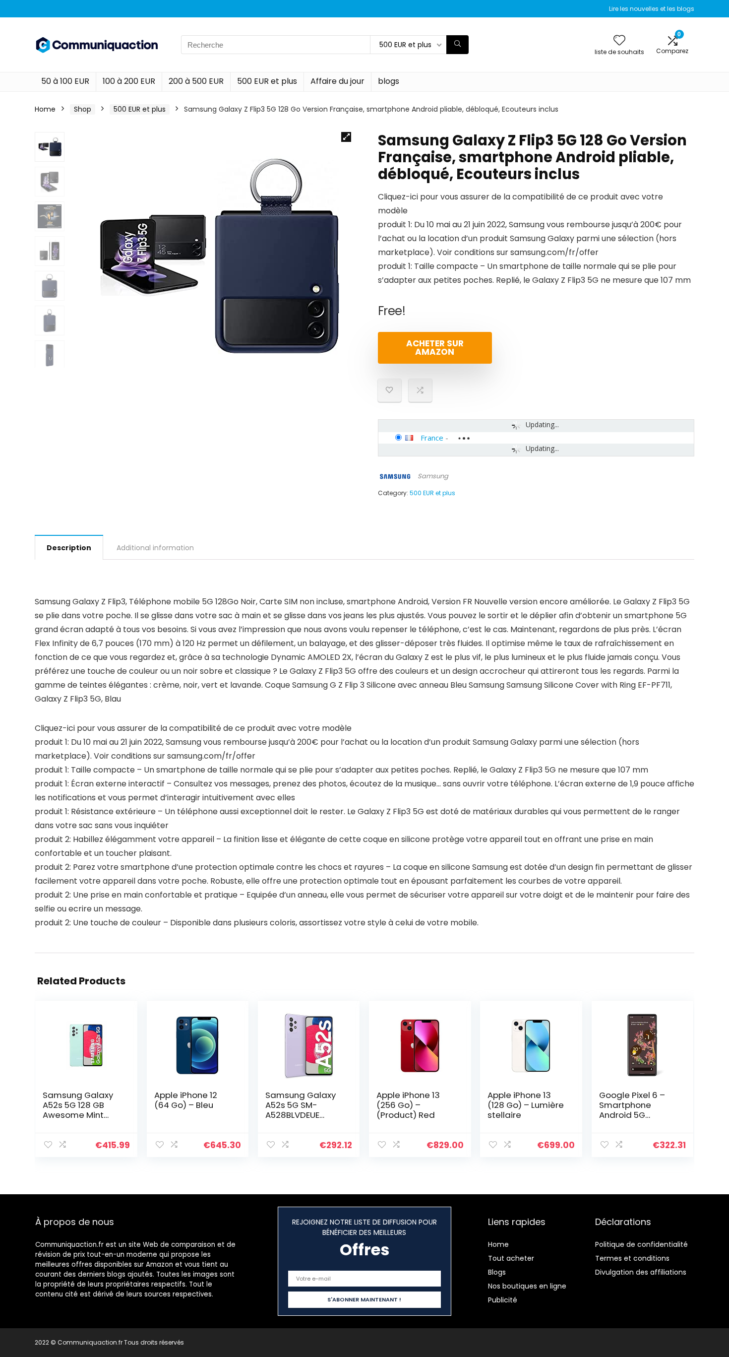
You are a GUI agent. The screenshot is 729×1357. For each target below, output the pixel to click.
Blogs (497, 1272)
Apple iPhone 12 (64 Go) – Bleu (185, 1100)
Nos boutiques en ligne (527, 1286)
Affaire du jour (337, 81)
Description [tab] (69, 548)
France (432, 438)
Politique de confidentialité (641, 1244)
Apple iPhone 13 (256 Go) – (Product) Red (408, 1105)
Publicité (502, 1300)
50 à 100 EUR (65, 81)
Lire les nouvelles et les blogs (651, 8)
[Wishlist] (619, 41)
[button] (346, 137)
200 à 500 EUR (196, 81)
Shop (82, 109)
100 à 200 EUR (129, 81)
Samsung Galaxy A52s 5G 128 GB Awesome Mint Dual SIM (78, 1110)
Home (45, 109)
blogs (388, 81)
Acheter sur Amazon (435, 347)
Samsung (433, 476)
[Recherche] (457, 44)
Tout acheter (511, 1258)
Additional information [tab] (155, 548)
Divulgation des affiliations (640, 1272)
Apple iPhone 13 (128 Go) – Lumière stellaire (525, 1105)
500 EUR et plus (267, 81)
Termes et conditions (632, 1258)
